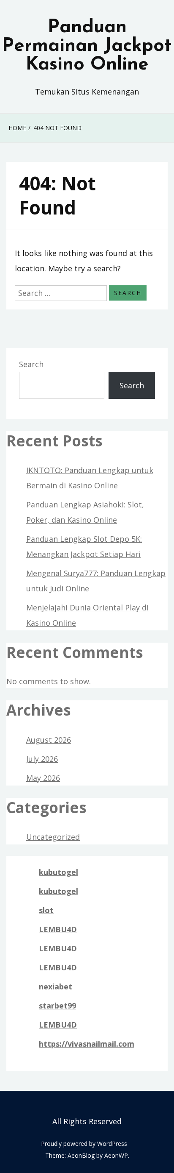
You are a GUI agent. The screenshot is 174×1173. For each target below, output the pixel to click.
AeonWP (116, 1155)
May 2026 (43, 778)
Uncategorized (53, 837)
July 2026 (42, 759)
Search (31, 364)
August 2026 (48, 740)
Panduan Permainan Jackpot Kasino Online (87, 46)
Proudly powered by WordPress (84, 1144)
